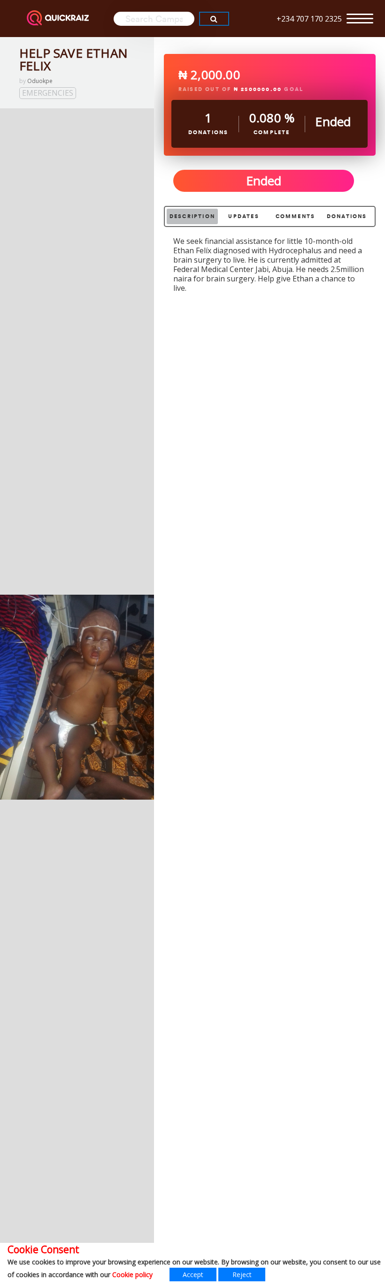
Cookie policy (132, 1274)
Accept (193, 1274)
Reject (242, 1274)
